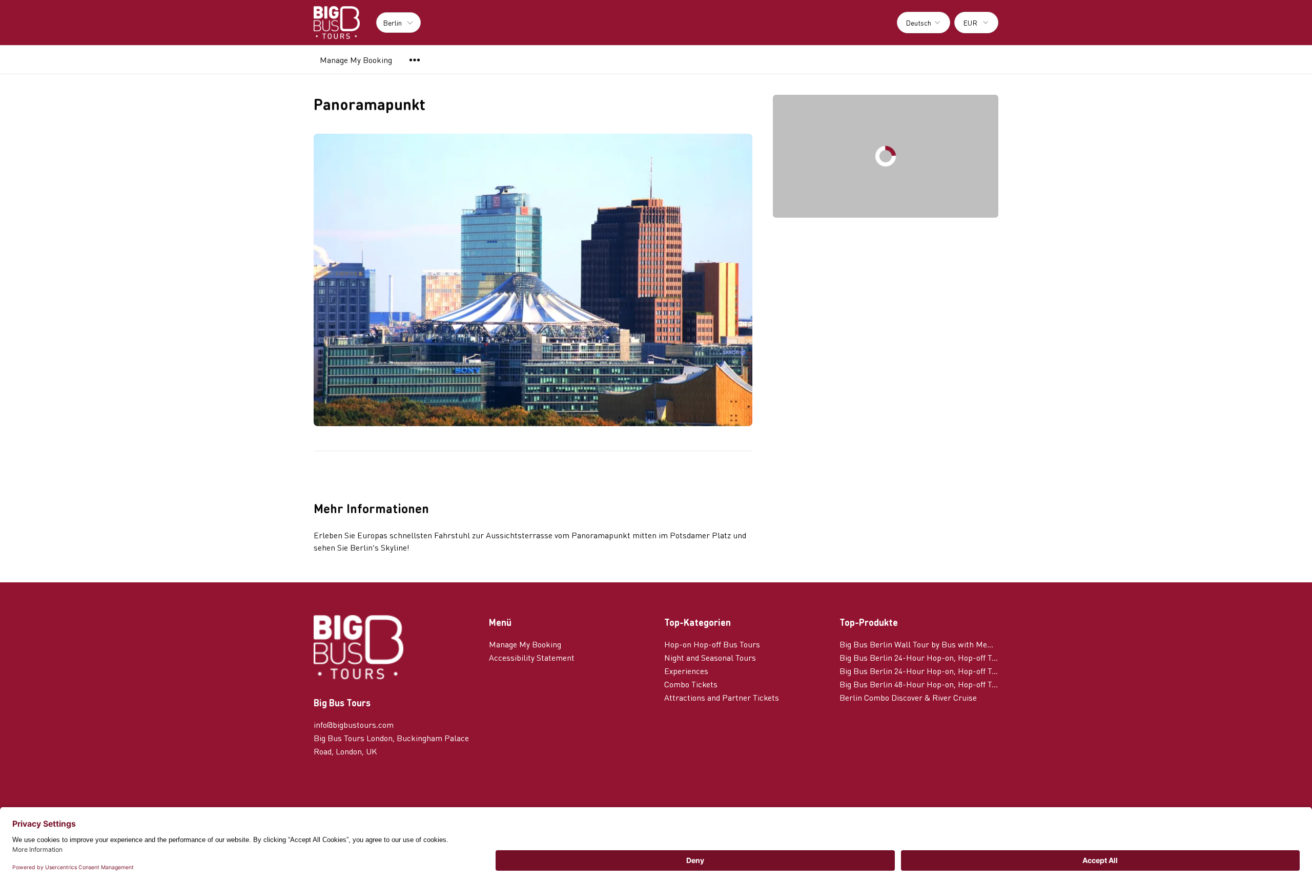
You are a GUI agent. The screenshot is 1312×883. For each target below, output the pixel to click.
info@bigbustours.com (354, 724)
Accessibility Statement (532, 657)
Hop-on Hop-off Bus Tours (712, 644)
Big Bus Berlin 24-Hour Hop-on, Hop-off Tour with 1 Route (918, 657)
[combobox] (923, 22)
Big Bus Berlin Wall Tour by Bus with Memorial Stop (918, 644)
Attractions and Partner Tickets (721, 697)
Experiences (686, 670)
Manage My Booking (356, 59)
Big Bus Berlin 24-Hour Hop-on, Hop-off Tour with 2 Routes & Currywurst (918, 670)
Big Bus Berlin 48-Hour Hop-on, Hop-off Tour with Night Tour (918, 684)
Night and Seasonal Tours (710, 657)
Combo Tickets (690, 684)
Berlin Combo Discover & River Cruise (908, 697)
